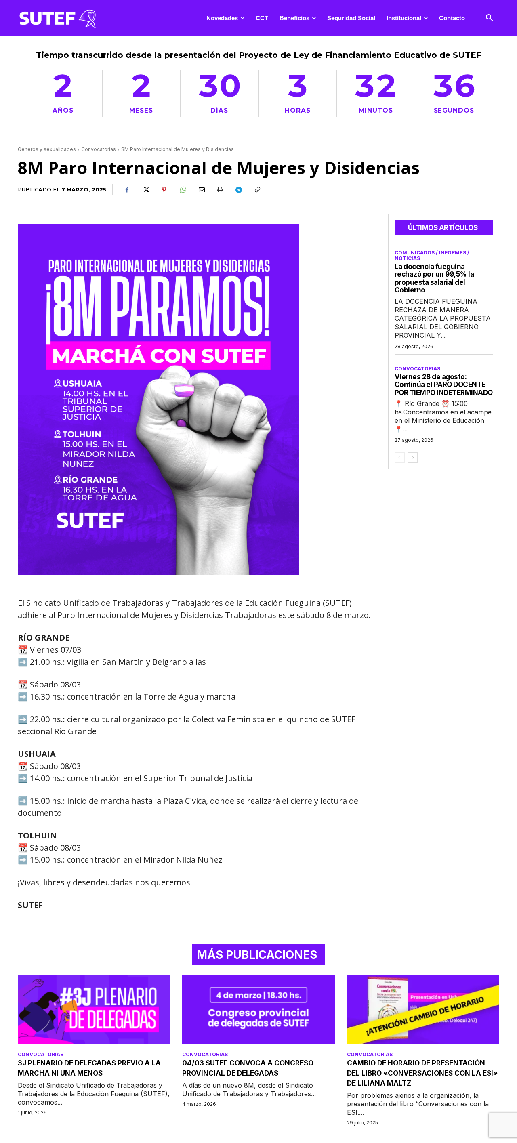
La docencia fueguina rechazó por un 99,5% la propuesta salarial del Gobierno (434, 278)
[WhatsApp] (182, 190)
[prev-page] (400, 457)
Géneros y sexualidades (47, 149)
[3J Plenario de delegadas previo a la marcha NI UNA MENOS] (94, 1009)
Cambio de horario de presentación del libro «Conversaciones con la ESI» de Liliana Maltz (422, 1073)
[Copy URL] (257, 190)
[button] (489, 18)
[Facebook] (127, 190)
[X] (145, 190)
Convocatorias (98, 149)
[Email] (201, 190)
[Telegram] (238, 190)
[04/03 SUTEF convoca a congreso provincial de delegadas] (258, 1009)
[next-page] (413, 457)
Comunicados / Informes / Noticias (432, 255)
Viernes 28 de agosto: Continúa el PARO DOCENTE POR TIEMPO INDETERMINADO (444, 385)
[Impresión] (220, 190)
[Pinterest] (164, 190)
